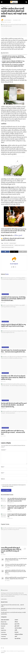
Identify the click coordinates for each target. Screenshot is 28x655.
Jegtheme (2, 652)
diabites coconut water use (7, 245)
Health (2, 628)
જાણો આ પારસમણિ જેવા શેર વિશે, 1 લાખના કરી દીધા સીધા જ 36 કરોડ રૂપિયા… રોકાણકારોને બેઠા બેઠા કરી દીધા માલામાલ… (16, 578)
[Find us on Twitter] (3, 648)
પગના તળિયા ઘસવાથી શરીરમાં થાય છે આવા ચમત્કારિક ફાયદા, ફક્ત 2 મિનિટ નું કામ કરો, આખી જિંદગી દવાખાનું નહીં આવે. (11, 550)
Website (3, 479)
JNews (5, 651)
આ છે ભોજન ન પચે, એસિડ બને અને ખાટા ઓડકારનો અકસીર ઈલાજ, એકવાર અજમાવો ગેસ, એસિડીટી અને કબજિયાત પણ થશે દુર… (13, 377)
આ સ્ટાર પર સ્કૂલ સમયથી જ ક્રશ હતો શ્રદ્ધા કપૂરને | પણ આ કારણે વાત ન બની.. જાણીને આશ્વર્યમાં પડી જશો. (16, 515)
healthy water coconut (19, 245)
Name (2, 466)
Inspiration (3, 630)
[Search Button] (26, 2)
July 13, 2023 (3, 353)
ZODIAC (16, 619)
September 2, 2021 (11, 502)
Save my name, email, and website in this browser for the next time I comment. (14, 485)
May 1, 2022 (10, 511)
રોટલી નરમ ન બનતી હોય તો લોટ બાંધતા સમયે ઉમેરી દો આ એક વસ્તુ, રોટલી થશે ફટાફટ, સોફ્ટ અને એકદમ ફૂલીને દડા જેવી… (15, 565)
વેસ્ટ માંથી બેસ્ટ (17, 638)
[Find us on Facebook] (1, 648)
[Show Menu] (1, 2)
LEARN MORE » (4, 599)
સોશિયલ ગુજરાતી (18, 235)
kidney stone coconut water (7, 247)
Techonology (4, 634)
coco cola (6, 243)
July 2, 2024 (3, 302)
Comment (3, 450)
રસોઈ (16, 636)
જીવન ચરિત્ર (17, 624)
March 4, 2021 (10, 518)
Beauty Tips (3, 621)
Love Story (3, 632)
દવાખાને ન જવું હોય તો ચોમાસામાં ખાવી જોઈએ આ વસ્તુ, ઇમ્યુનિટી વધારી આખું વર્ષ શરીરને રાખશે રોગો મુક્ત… (13, 61)
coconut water (13, 243)
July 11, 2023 (3, 436)
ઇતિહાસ (16, 621)
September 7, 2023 (4, 328)
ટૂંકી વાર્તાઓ (17, 626)
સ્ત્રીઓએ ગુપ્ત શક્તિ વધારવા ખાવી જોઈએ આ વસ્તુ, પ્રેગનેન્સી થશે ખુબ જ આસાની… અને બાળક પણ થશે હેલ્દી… (13, 432)
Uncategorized (6, 6)
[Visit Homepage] (14, 2)
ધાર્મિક (16, 630)
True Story (3, 636)
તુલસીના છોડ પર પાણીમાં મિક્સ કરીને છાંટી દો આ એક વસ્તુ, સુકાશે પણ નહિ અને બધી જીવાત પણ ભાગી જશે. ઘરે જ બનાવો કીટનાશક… (15, 572)
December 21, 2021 (17, 20)
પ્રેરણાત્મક (16, 632)
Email (2, 472)
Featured (3, 626)
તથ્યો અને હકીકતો (18, 628)
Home (2, 6)
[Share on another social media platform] (23, 252)
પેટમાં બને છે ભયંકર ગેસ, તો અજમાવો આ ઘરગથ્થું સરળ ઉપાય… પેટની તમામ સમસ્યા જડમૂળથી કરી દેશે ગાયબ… (13, 65)
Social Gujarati (8, 20)
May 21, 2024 (4, 381)
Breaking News (4, 624)
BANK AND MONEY (5, 619)
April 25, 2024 (4, 408)
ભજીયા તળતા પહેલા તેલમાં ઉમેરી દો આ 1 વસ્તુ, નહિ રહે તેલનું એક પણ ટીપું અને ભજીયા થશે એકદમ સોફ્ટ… (16, 559)
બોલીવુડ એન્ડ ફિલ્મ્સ (19, 634)
